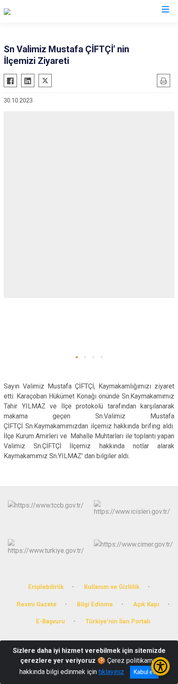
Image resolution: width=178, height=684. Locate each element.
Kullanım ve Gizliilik (112, 587)
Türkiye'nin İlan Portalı (117, 621)
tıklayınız (111, 672)
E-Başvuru (50, 621)
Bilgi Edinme (95, 604)
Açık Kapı (146, 604)
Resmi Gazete (37, 604)
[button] (77, 357)
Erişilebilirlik (46, 587)
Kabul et (144, 672)
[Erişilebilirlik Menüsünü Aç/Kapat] (160, 666)
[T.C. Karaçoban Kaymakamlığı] (45, 11)
